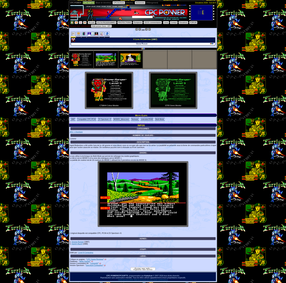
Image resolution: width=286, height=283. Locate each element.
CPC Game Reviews (95, 259)
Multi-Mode (159, 119)
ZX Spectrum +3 (104, 119)
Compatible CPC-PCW (86, 119)
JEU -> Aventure (76, 132)
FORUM (193, 22)
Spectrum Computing (94, 265)
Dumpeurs (138, 22)
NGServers (140, 3)
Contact (174, 22)
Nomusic (135, 119)
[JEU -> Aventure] (74, 41)
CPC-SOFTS (88, 3)
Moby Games (84, 261)
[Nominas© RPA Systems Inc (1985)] (201, 20)
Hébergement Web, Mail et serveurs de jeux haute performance (143, 280)
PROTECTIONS (124, 22)
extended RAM (147, 119)
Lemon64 (94, 263)
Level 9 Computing (85, 253)
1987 (73, 119)
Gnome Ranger (78, 242)
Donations (183, 22)
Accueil (92, 22)
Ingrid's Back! (77, 244)
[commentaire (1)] (107, 34)
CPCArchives (118, 3)
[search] (154, 16)
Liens (166, 22)
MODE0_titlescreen (121, 119)
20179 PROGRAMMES (106, 22)
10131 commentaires (152, 22)
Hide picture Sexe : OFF (101, 26)
